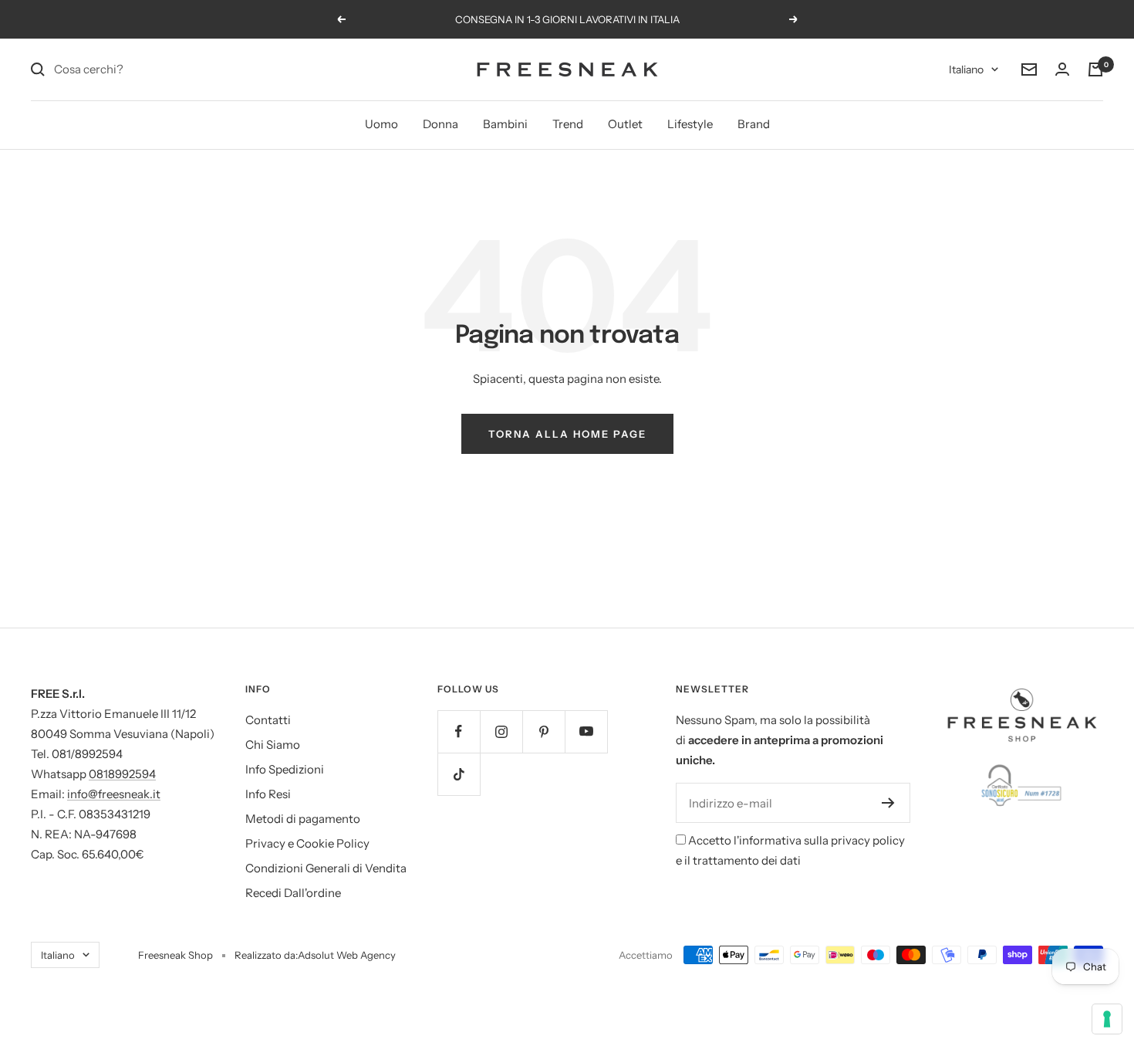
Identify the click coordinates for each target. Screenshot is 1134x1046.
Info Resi (268, 794)
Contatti (268, 720)
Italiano (966, 69)
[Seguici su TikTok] (458, 774)
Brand (753, 124)
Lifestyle (690, 124)
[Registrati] (888, 802)
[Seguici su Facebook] (458, 731)
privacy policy (868, 840)
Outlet (625, 124)
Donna (440, 124)
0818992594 (122, 774)
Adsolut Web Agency (347, 955)
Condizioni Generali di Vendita (326, 868)
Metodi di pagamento (302, 818)
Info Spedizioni (284, 769)
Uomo (381, 124)
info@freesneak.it (113, 794)
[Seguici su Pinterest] (543, 731)
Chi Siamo (272, 744)
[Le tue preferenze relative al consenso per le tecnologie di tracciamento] (1107, 1019)
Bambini (505, 124)
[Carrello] (1095, 69)
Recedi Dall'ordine (293, 892)
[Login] (1062, 69)
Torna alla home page (567, 434)
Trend (567, 124)
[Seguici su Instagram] (501, 731)
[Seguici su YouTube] (586, 731)
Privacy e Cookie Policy (307, 843)
